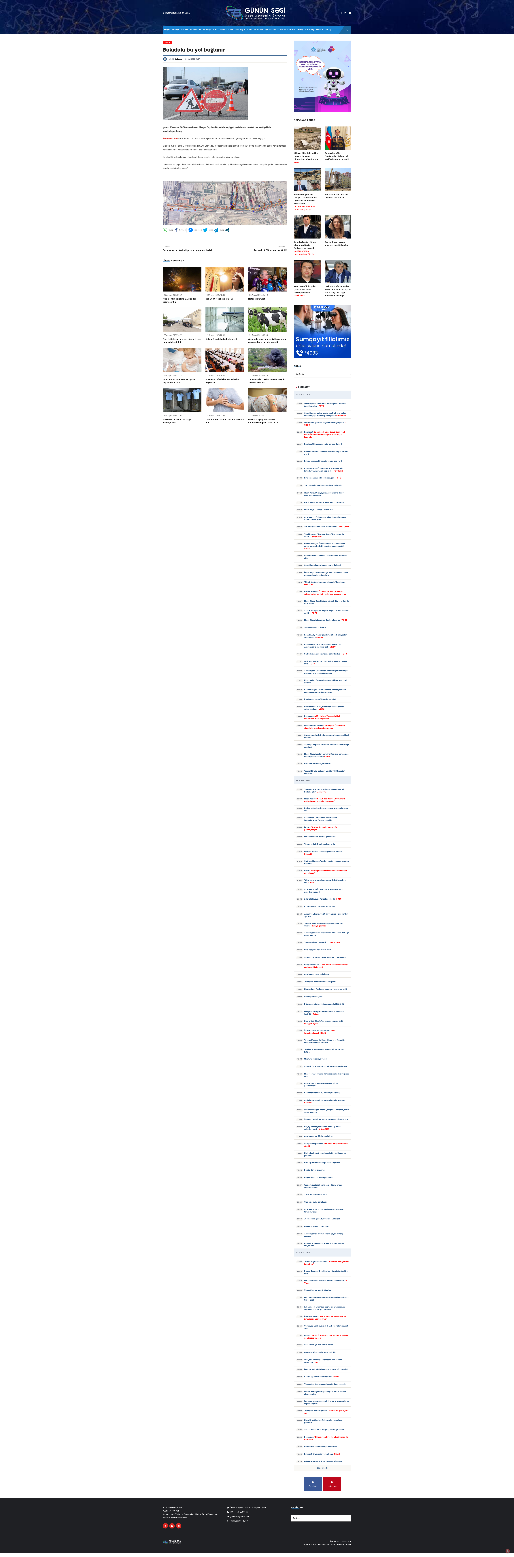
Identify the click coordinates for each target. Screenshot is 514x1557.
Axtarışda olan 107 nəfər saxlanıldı (319, 906)
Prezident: (324, 434)
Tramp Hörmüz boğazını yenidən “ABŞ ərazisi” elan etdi (324, 772)
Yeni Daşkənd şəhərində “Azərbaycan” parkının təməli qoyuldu (325, 404)
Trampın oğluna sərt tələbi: (326, 1262)
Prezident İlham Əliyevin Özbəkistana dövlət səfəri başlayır (324, 708)
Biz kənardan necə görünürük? (317, 763)
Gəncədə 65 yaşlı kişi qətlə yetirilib (320, 1352)
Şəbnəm (178, 59)
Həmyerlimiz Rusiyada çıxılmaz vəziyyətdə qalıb (325, 989)
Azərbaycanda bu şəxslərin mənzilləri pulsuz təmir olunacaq (324, 1210)
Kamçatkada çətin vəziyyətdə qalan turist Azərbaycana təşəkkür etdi (322, 645)
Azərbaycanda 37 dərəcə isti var (318, 1136)
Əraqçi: (326, 1336)
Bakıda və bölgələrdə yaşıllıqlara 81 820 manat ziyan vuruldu (325, 1392)
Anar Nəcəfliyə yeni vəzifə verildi (318, 1345)
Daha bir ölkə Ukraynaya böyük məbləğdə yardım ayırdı (326, 452)
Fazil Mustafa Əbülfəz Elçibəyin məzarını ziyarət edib (325, 662)
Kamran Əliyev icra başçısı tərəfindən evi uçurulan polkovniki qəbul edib (305, 202)
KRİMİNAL (291, 30)
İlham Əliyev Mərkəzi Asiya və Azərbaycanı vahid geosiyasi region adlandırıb (326, 574)
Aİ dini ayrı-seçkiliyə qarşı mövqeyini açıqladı (325, 1101)
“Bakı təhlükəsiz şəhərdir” (322, 942)
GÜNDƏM (175, 30)
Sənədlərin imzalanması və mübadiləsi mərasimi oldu (325, 557)
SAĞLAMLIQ (309, 30)
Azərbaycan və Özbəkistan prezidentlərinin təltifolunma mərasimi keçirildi (323, 469)
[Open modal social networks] (227, 230)
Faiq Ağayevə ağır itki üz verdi (317, 950)
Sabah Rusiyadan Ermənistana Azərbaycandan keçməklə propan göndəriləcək (325, 691)
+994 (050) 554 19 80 (239, 1512)
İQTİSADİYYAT (195, 30)
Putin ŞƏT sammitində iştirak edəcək (320, 1446)
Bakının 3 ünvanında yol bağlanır (322, 1454)
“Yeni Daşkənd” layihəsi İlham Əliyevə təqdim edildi (324, 535)
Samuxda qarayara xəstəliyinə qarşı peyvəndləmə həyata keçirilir (326, 1402)
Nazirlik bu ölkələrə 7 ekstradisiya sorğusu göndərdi (323, 1421)
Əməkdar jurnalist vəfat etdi (316, 1226)
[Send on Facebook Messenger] (195, 230)
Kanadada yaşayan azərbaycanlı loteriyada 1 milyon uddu (324, 1244)
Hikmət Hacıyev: (325, 592)
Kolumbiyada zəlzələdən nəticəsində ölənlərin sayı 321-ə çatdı (326, 1298)
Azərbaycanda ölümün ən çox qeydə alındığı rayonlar (323, 1235)
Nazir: (325, 871)
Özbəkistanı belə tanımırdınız (319, 1031)
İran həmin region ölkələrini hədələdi (320, 699)
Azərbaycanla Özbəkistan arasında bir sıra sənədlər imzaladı (323, 890)
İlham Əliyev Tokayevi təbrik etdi (318, 510)
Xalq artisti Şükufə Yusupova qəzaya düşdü (324, 1022)
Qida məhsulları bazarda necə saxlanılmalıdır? (325, 1281)
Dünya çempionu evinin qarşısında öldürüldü (324, 1004)
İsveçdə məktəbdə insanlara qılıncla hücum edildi (326, 1369)
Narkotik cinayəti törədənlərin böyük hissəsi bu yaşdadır (325, 1154)
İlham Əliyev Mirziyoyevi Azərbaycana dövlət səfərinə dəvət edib (324, 494)
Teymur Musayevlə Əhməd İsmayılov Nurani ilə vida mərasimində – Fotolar (324, 1041)
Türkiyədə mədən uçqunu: (326, 1412)
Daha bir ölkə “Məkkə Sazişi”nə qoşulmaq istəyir (325, 1066)
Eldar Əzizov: (324, 800)
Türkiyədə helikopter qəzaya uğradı (320, 982)
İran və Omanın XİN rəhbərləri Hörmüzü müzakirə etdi (326, 1272)
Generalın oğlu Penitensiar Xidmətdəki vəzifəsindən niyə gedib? (338, 156)
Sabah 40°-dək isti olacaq (219, 299)
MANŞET (167, 30)
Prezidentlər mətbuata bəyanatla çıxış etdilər (324, 502)
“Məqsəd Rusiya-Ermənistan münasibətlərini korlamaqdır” (324, 790)
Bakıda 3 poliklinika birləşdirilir (221, 339)
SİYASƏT (184, 30)
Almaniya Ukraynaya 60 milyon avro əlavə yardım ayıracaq (326, 915)
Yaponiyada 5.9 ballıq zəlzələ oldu (319, 844)
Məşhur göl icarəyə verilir (315, 1059)
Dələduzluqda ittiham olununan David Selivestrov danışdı (305, 248)
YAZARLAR (281, 30)
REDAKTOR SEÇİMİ (237, 30)
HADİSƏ (300, 30)
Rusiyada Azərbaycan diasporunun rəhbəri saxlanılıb (323, 1361)
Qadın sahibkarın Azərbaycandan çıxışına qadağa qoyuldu (326, 862)
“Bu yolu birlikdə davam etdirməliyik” (326, 527)
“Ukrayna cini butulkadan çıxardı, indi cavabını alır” (325, 881)
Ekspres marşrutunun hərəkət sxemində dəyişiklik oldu (326, 1075)
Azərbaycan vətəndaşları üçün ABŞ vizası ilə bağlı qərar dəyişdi (326, 934)
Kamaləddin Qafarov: (324, 726)
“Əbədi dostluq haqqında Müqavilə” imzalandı (325, 583)
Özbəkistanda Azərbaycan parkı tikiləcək (322, 565)
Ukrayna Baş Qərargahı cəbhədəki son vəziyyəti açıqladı (325, 681)
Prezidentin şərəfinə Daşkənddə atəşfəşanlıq (324, 423)
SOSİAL (260, 30)
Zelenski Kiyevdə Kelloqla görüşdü (323, 899)
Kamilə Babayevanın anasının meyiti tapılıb (337, 243)
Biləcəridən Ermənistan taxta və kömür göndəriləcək (321, 1084)
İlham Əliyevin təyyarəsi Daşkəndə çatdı (325, 620)
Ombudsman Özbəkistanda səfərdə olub (325, 654)
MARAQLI (328, 30)
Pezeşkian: (322, 717)
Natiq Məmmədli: (257, 299)
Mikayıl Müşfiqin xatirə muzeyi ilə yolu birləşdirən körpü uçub (306, 157)
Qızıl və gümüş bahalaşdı (315, 1202)
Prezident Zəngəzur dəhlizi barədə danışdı (323, 444)
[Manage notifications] (508, 1551)
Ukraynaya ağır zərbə (326, 1144)
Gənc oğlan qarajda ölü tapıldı (317, 1290)
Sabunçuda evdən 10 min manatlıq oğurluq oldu (325, 957)
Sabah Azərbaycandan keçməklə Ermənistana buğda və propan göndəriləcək (324, 1308)
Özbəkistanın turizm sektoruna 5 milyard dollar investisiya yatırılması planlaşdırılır (325, 414)
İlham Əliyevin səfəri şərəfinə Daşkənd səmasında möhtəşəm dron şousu (326, 755)
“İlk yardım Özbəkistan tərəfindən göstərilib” (324, 485)
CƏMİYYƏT (207, 30)
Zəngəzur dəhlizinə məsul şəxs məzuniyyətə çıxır (326, 1119)
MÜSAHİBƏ (251, 30)
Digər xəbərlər (322, 1468)
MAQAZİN (319, 30)
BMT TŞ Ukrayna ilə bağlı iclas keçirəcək (322, 1162)
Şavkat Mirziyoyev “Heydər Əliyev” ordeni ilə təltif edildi (326, 611)
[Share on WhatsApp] (168, 230)
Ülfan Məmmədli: (325, 1317)
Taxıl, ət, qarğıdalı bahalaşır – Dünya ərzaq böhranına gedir (323, 1186)
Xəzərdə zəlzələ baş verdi (316, 1194)
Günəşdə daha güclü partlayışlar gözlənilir (323, 1461)
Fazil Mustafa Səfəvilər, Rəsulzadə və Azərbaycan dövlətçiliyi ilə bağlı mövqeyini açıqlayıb (338, 291)
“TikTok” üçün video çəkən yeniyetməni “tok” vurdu (324, 924)
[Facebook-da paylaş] (179, 230)
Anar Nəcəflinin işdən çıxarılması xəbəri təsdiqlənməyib (305, 291)
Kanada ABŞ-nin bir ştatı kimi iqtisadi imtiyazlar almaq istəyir (325, 636)
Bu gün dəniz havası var (314, 1170)
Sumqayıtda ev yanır (313, 997)
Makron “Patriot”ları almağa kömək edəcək (323, 852)
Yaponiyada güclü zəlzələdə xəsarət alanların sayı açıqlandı (326, 745)
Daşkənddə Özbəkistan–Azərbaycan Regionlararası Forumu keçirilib (320, 819)
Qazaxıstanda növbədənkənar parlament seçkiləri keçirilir (326, 736)
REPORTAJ (224, 30)
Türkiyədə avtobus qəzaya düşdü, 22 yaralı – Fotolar (324, 1050)
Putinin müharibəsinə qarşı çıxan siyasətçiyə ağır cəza (326, 809)
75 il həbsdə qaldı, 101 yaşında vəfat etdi (322, 1219)
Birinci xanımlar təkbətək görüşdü (322, 478)
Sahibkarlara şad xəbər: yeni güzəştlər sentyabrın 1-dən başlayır (326, 1111)
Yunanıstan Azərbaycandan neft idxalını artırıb (325, 1384)
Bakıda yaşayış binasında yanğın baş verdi (323, 461)
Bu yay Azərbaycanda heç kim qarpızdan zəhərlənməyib (322, 1128)
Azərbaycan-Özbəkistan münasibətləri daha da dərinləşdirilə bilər (325, 518)
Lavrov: (320, 828)
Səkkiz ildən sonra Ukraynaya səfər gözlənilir (324, 1429)
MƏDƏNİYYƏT (270, 30)
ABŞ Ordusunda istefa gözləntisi (318, 1177)
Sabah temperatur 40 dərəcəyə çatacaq (322, 1093)
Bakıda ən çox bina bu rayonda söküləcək (336, 196)
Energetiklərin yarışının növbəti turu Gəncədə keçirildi (324, 1012)
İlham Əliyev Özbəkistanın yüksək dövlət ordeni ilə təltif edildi (326, 602)
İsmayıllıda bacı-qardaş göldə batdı (320, 837)
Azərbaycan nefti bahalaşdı (316, 974)
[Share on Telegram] (219, 230)
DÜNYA (215, 30)
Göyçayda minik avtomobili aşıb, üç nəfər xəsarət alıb (326, 1327)
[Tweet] (208, 230)
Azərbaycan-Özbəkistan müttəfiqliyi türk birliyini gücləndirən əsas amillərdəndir (326, 672)
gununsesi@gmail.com (239, 1516)
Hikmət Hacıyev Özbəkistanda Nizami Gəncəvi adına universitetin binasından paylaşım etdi (324, 546)
